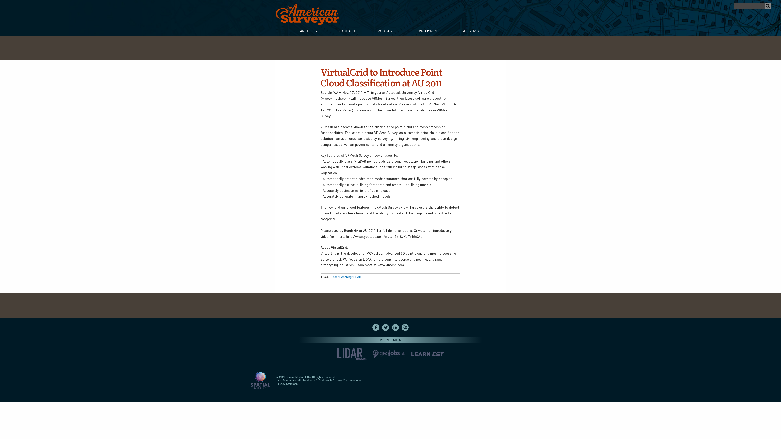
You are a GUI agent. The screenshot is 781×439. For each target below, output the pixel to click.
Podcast (386, 31)
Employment (427, 31)
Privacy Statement (287, 384)
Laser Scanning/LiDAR (346, 277)
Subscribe (471, 31)
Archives (308, 31)
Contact (347, 31)
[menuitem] (308, 31)
